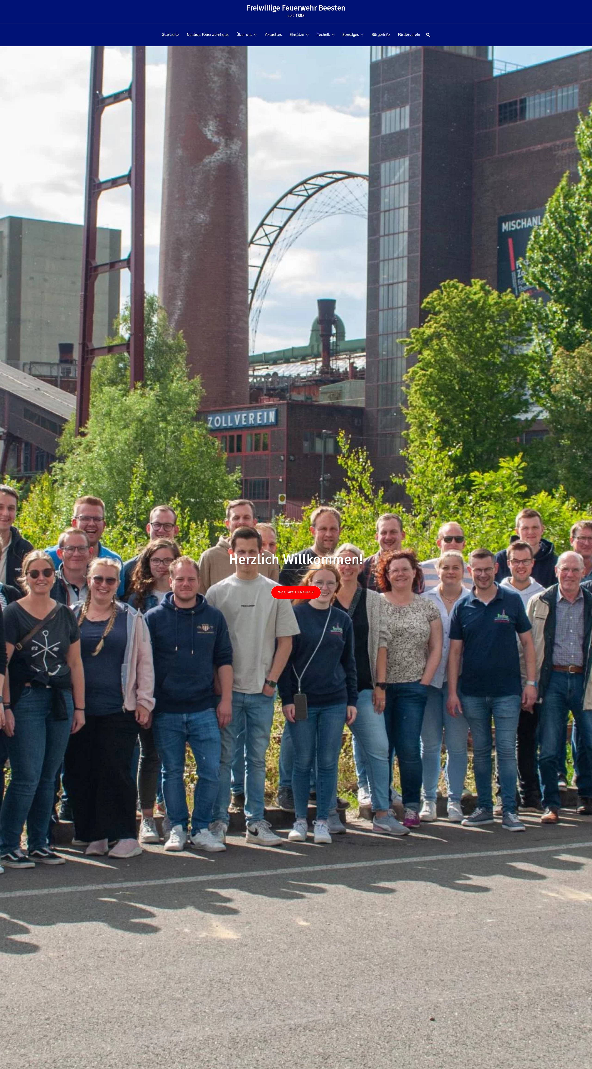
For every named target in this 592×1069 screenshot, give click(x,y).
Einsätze (297, 34)
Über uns (244, 34)
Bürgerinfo (381, 34)
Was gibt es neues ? (296, 592)
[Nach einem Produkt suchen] (428, 35)
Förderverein (409, 34)
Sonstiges (350, 34)
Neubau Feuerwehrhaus (207, 34)
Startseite (170, 34)
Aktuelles (273, 34)
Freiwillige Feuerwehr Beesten (296, 7)
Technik (323, 34)
